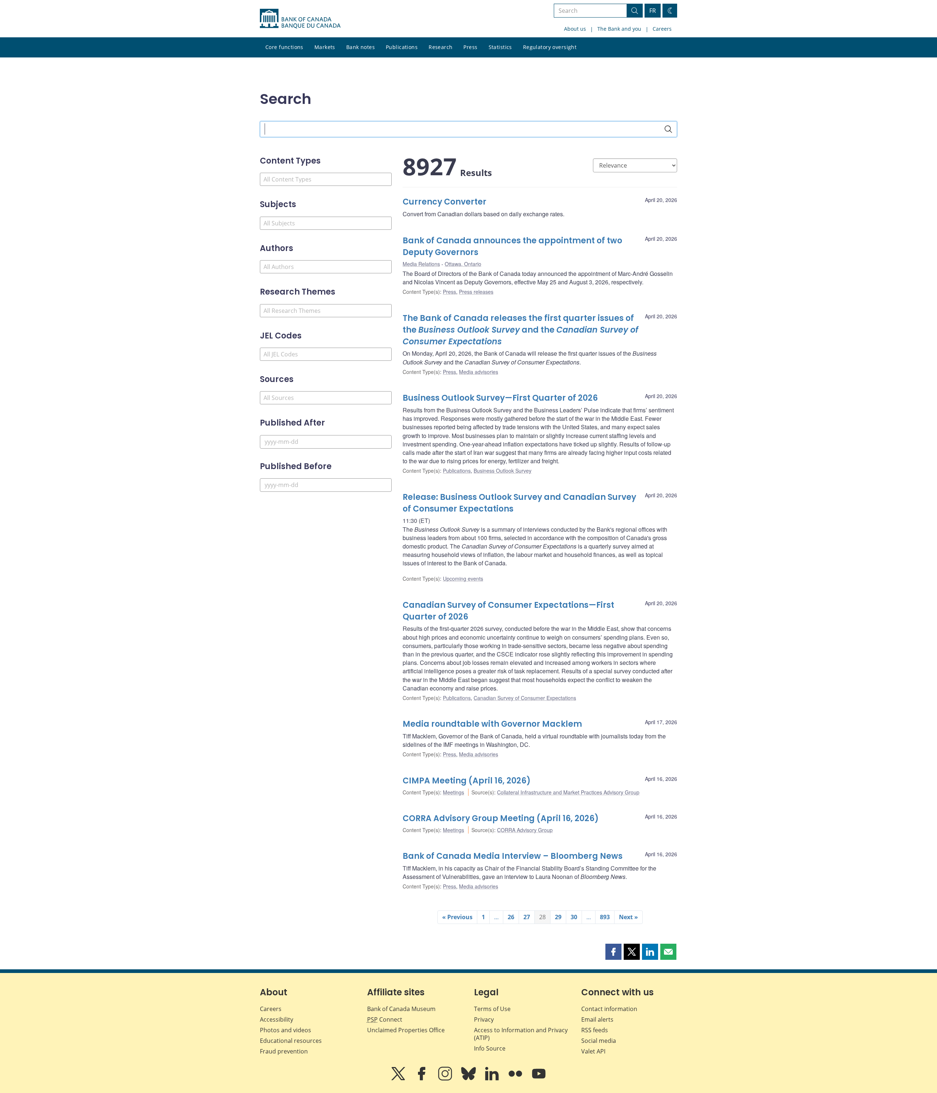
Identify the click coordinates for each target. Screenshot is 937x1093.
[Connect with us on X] (399, 1079)
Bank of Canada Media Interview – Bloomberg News (513, 856)
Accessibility (276, 1019)
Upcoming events (463, 578)
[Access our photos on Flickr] (516, 1079)
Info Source (489, 1048)
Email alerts (597, 1019)
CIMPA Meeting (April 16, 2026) (467, 780)
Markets (324, 47)
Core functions (284, 47)
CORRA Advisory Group (525, 830)
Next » (628, 917)
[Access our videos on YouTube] (539, 1079)
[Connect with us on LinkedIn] (492, 1079)
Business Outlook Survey (502, 470)
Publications (402, 47)
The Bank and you (619, 28)
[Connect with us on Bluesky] (469, 1079)
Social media (598, 1041)
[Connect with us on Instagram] (446, 1079)
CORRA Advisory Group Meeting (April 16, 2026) (501, 818)
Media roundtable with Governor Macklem (492, 724)
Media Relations (421, 263)
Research (440, 47)
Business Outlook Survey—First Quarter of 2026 (500, 398)
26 (511, 917)
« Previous (457, 917)
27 (526, 917)
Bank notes (360, 47)
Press (470, 47)
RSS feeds (594, 1030)
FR (652, 11)
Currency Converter (444, 201)
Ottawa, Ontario (463, 263)
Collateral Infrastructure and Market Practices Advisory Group (568, 792)
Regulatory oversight (549, 47)
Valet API (593, 1051)
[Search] (668, 129)
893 (605, 917)
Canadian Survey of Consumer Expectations (525, 697)
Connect (384, 1019)
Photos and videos (285, 1030)
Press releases (476, 291)
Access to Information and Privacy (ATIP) (521, 1034)
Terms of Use (492, 1009)
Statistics (500, 47)
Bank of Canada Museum (401, 1009)
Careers (662, 28)
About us (575, 28)
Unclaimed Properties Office (406, 1030)
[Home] (300, 19)
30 (574, 917)
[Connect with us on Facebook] (422, 1079)
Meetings (453, 792)
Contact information (609, 1009)
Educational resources (291, 1041)
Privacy (484, 1019)
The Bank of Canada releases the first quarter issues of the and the (520, 329)
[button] (613, 952)
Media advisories (478, 371)
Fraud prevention (284, 1051)
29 (558, 917)
